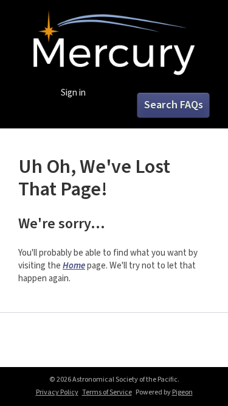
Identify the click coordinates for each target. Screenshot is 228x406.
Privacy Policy (57, 392)
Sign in (73, 92)
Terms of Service (107, 392)
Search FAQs (173, 105)
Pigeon (182, 392)
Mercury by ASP (114, 43)
